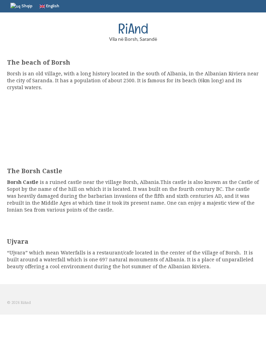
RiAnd (133, 28)
